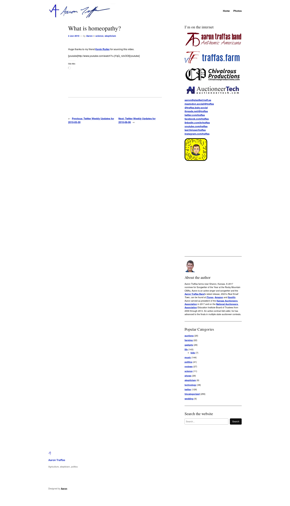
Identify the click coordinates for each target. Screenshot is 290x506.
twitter (188, 389)
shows (188, 375)
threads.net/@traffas (196, 111)
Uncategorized (192, 393)
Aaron (89, 35)
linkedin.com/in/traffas (197, 122)
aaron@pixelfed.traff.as (198, 100)
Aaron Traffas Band (195, 293)
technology (190, 384)
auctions (189, 335)
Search (235, 421)
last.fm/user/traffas (195, 130)
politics (188, 361)
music (188, 357)
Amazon (219, 297)
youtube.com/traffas (196, 126)
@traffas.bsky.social (196, 107)
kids (193, 352)
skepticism (110, 35)
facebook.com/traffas (197, 119)
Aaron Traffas (56, 460)
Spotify (231, 297)
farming (189, 340)
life (186, 349)
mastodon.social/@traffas (199, 104)
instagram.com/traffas (197, 133)
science (99, 35)
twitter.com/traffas (195, 115)
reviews (189, 366)
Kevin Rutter (102, 49)
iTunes (209, 297)
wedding (189, 398)
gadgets (189, 344)
